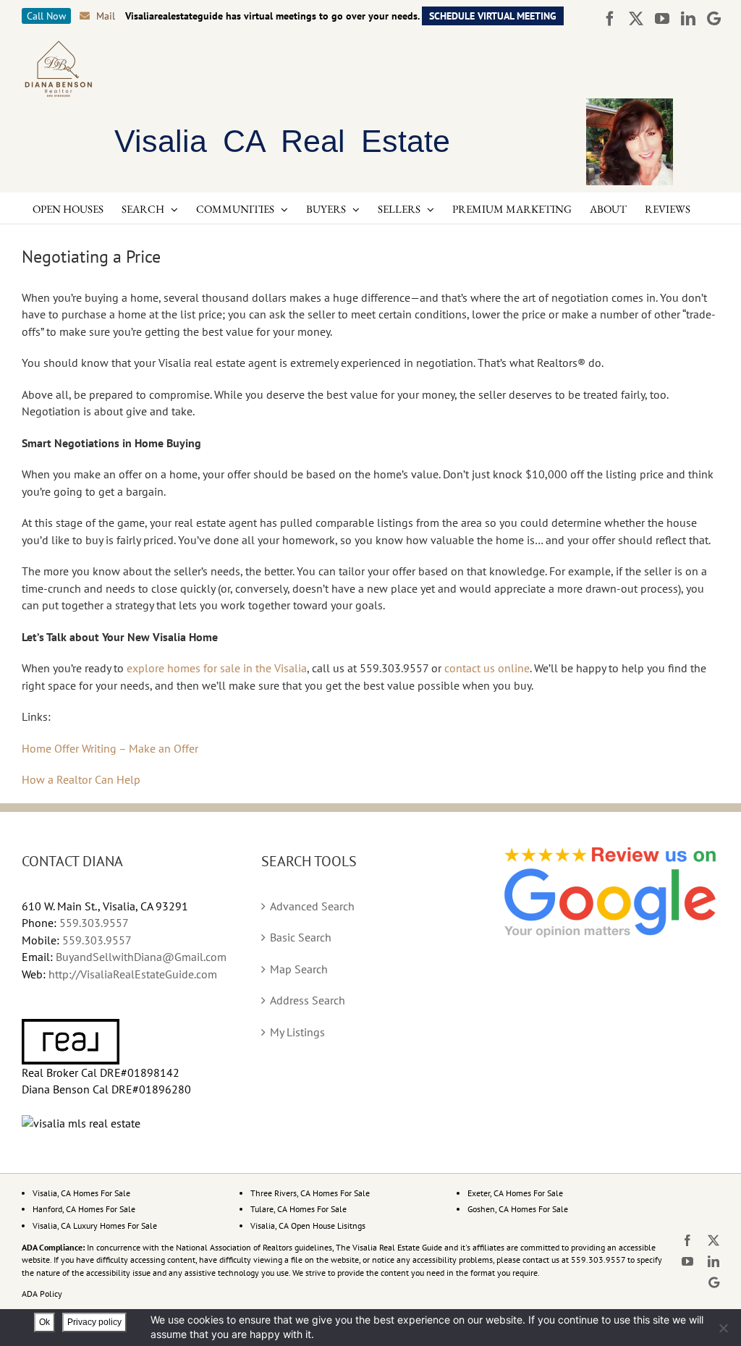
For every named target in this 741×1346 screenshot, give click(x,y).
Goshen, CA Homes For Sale (517, 1208)
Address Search (307, 1000)
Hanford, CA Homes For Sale (84, 1208)
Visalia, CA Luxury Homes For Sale (95, 1225)
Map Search (299, 969)
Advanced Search (312, 906)
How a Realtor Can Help (81, 779)
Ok (44, 1322)
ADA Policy (42, 1293)
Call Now (46, 15)
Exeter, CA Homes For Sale (515, 1193)
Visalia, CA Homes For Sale (81, 1193)
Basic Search (300, 937)
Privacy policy (94, 1322)
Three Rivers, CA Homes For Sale (310, 1193)
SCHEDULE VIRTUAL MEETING (492, 15)
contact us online (487, 668)
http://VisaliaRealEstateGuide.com (132, 974)
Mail (105, 15)
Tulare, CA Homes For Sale (298, 1208)
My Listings (297, 1032)
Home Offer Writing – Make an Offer (110, 748)
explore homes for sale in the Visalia (217, 668)
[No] (723, 1328)
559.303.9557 (94, 922)
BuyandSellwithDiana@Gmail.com (141, 956)
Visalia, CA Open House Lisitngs (307, 1225)
